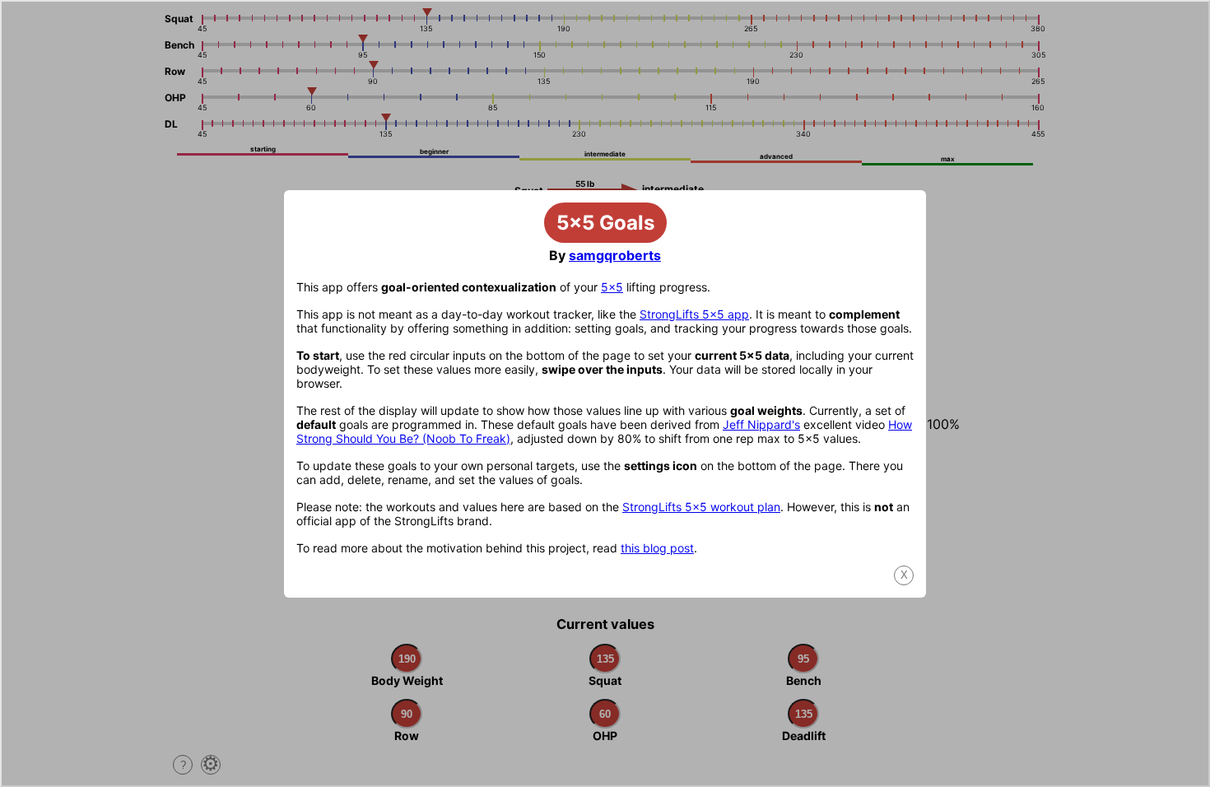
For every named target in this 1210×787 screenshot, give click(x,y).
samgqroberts (615, 255)
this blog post (657, 548)
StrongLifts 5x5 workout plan (701, 507)
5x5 (612, 287)
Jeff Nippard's (761, 424)
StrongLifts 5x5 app (694, 314)
